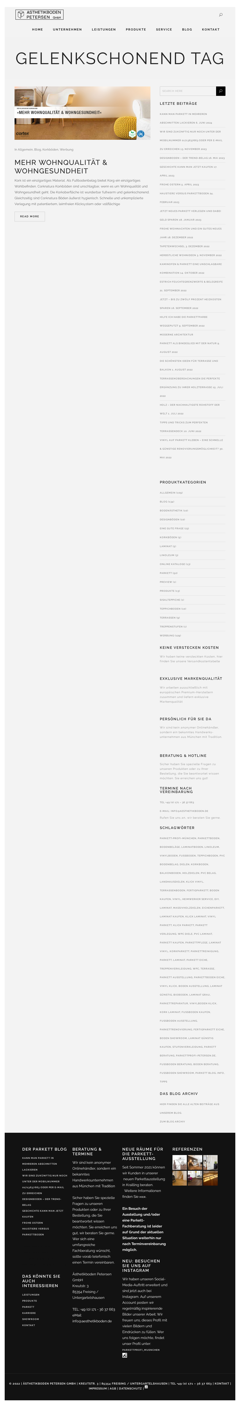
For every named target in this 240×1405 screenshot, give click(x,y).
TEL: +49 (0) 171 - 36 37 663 (93, 1309)
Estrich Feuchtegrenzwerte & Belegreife (191, 281)
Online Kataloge (172, 564)
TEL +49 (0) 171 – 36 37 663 (177, 802)
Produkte (167, 591)
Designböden (170, 519)
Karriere (29, 1313)
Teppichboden (170, 608)
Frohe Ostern (170, 184)
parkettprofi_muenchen (141, 1350)
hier (142, 1197)
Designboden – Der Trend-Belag (184, 158)
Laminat (166, 546)
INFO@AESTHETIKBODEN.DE (189, 811)
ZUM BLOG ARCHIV (172, 1121)
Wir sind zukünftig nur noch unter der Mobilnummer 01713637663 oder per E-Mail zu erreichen (191, 140)
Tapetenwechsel (172, 246)
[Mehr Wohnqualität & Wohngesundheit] (82, 113)
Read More (29, 216)
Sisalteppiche (170, 600)
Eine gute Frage (172, 528)
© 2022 (14, 1383)
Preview (166, 582)
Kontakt (28, 1325)
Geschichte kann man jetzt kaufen (186, 167)
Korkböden (50, 149)
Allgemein (25, 149)
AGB (113, 1388)
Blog (37, 149)
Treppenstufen (171, 626)
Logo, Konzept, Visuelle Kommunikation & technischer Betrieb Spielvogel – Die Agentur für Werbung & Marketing (44, 1258)
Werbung (66, 149)
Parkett (166, 573)
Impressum (98, 1388)
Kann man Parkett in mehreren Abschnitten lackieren (39, 1164)
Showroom (30, 1319)
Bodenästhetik (171, 510)
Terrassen (168, 617)
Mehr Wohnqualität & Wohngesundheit (61, 166)
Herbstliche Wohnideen (178, 255)
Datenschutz (130, 1388)
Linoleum (167, 555)
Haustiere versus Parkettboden (184, 193)
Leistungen (31, 1294)
